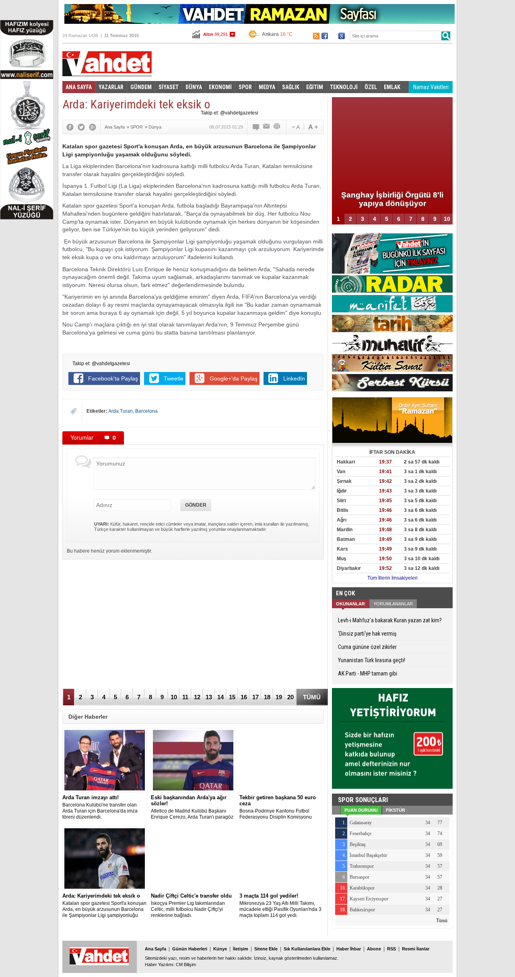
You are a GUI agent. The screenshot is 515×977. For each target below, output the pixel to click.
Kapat (424, 59)
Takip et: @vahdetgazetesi (229, 113)
